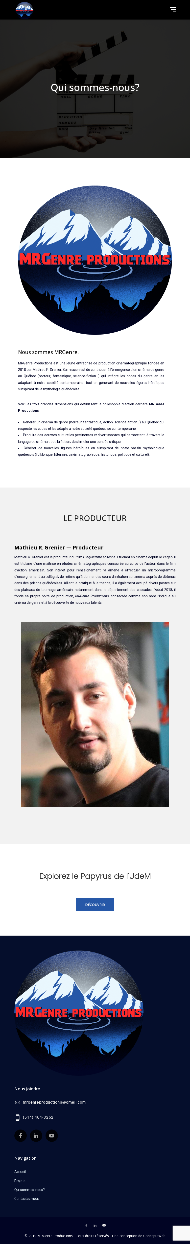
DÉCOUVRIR (95, 904)
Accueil (20, 1172)
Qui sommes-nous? (29, 1190)
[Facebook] (86, 1226)
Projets (19, 1181)
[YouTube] (103, 1226)
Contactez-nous (27, 1199)
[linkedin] (95, 1226)
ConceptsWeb (154, 1235)
